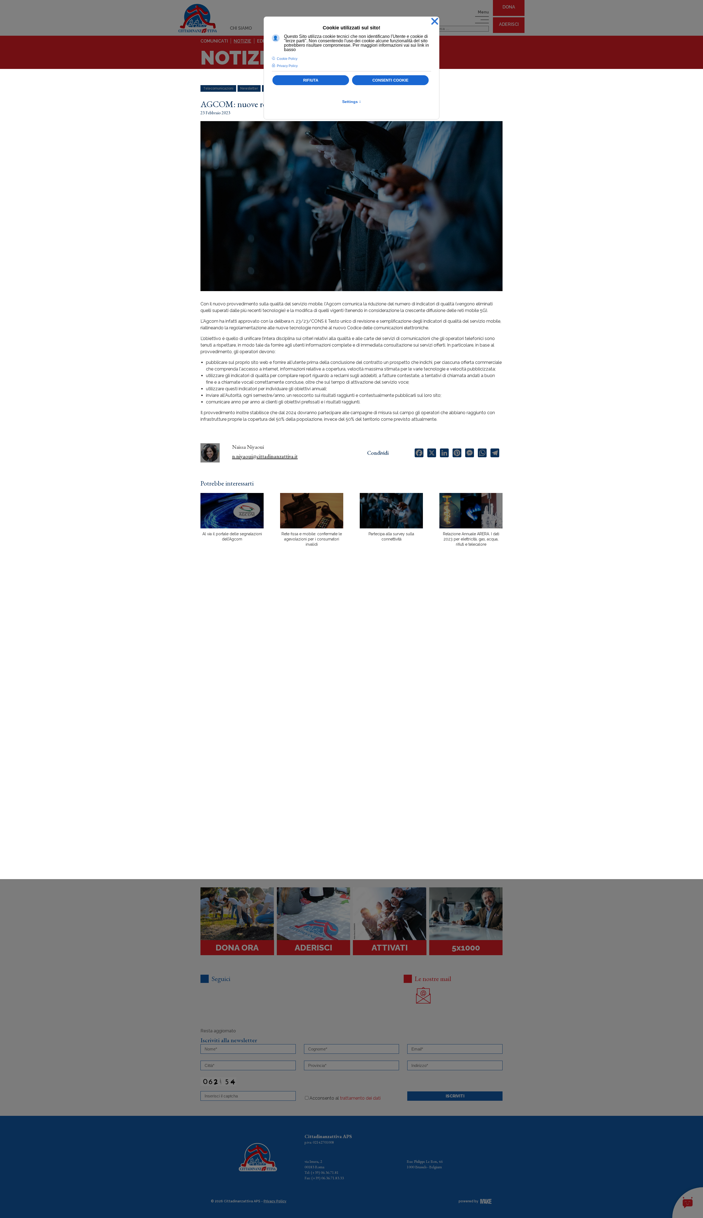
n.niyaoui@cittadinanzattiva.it (265, 456)
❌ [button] (435, 21)
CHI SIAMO (241, 28)
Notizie (242, 41)
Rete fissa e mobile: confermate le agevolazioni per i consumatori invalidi (311, 539)
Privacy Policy (275, 1201)
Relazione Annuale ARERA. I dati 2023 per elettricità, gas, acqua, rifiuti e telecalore (471, 539)
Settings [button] (351, 101)
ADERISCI (509, 24)
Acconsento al (345, 1098)
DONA (509, 7)
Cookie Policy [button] (287, 59)
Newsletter (249, 88)
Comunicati (214, 41)
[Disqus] (351, 647)
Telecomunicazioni (218, 88)
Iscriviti (455, 1096)
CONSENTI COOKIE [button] (390, 80)
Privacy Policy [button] (287, 66)
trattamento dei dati (360, 1098)
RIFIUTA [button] (310, 80)
